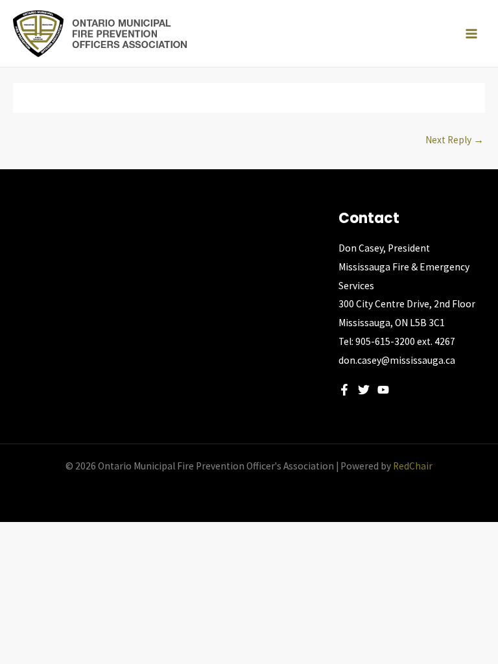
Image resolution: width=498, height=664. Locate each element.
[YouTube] (383, 390)
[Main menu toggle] (471, 33)
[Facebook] (344, 390)
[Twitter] (364, 390)
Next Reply (454, 140)
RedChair (413, 466)
